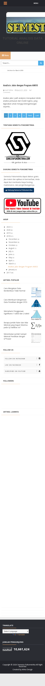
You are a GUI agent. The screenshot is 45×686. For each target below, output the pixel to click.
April (11, 260)
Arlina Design (27, 669)
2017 (8, 272)
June (11, 254)
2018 (8, 236)
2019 (8, 233)
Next (30, 115)
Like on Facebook (13, 365)
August (12, 248)
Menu (6, 55)
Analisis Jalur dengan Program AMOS (20, 85)
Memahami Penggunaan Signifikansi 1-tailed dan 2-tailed (16, 312)
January (12, 269)
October (12, 245)
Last (37, 115)
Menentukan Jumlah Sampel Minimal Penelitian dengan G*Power (15, 336)
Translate (21, 634)
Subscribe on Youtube (15, 371)
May (11, 257)
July (10, 251)
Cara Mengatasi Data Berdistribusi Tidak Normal (14, 289)
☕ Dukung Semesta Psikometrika (18, 190)
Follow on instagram (15, 359)
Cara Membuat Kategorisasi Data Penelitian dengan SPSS (15, 301)
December (13, 239)
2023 (8, 227)
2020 (8, 230)
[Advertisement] (22, 511)
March (11, 263)
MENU (36, 3)
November (13, 242)
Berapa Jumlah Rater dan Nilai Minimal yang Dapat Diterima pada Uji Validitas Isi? (16, 325)
